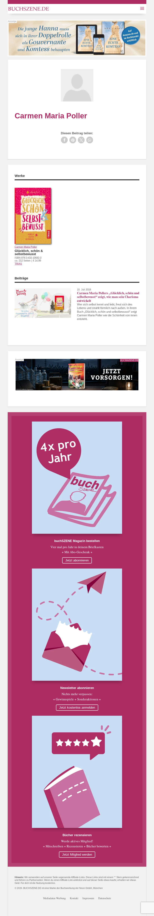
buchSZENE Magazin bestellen (77, 541)
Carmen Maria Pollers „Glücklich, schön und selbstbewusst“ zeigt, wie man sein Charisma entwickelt (108, 297)
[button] (64, 140)
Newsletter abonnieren (77, 688)
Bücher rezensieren (77, 835)
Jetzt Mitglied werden (77, 854)
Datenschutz (104, 898)
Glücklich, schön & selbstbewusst (29, 252)
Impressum (88, 898)
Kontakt (74, 898)
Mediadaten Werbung (54, 898)
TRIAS (18, 263)
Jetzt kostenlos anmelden (77, 707)
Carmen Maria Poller (26, 247)
